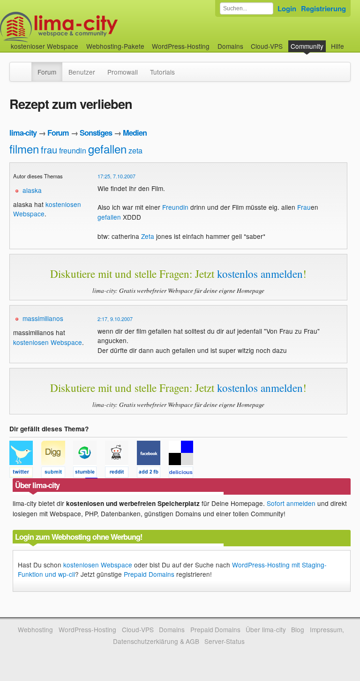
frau (49, 149)
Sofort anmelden (291, 503)
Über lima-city (265, 629)
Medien (135, 132)
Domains (230, 46)
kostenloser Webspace (44, 46)
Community (307, 46)
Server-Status (224, 641)
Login (287, 8)
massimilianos (42, 318)
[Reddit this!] (121, 473)
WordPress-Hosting (181, 46)
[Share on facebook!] (153, 473)
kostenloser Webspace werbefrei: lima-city (94, 27)
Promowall (122, 72)
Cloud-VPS (267, 46)
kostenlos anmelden (260, 274)
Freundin (175, 207)
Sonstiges (96, 132)
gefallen (107, 148)
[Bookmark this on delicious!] (184, 473)
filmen (24, 148)
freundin (72, 150)
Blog (297, 629)
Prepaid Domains (149, 574)
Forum (47, 72)
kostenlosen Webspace (47, 342)
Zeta (147, 236)
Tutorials (162, 72)
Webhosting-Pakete (115, 46)
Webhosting (35, 629)
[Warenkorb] (351, 41)
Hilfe (337, 46)
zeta (135, 150)
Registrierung (323, 8)
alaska (32, 190)
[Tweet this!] (25, 473)
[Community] (25, 67)
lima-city (23, 132)
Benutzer (81, 72)
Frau (304, 207)
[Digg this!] (57, 473)
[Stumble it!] (89, 473)
